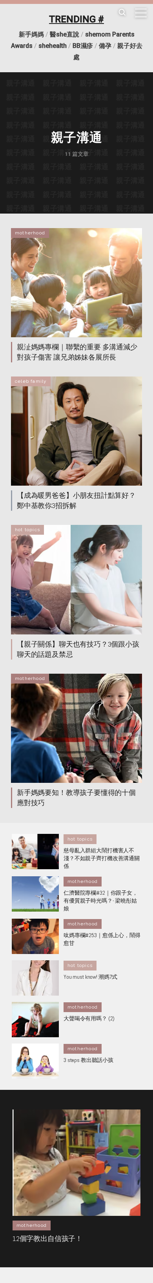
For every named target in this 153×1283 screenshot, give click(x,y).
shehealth (52, 45)
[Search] (122, 12)
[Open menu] (141, 13)
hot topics (27, 529)
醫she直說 (64, 34)
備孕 (105, 45)
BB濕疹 (83, 45)
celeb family (31, 381)
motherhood (30, 233)
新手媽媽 (31, 34)
